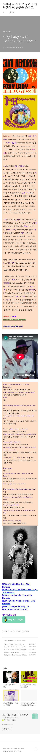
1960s (7, 640)
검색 (31, 4)
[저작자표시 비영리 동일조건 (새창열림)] (26, 631)
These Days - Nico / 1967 (13, 644)
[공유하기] (8, 631)
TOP (35, 749)
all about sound (7, 725)
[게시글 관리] (11, 631)
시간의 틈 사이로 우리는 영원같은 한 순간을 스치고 (20, 4)
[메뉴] (35, 4)
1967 (11, 640)
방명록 (11, 12)
